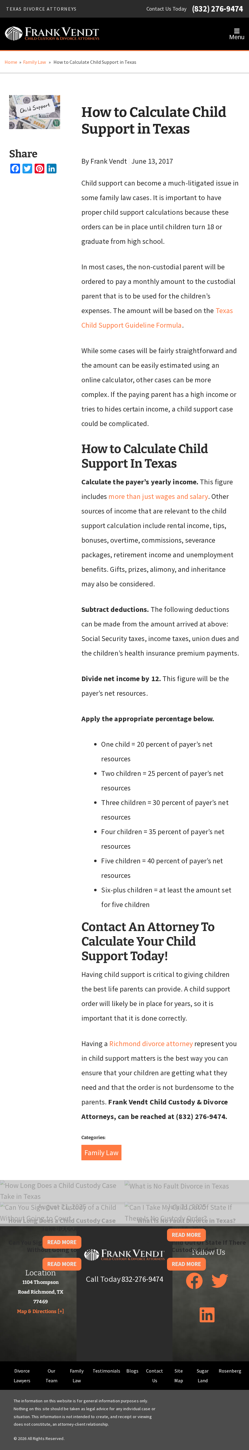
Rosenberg (230, 1371)
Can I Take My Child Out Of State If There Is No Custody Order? (186, 1246)
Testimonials (106, 1371)
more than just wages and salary (158, 496)
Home (11, 62)
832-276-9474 (142, 1279)
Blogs (132, 1371)
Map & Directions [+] (40, 1311)
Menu (236, 37)
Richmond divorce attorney (151, 1043)
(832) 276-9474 (217, 9)
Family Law (34, 62)
